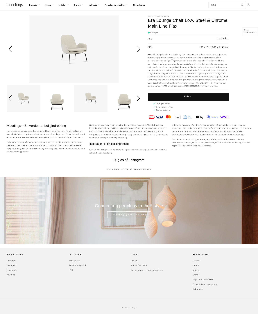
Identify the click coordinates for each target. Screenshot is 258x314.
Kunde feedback (139, 265)
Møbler (196, 270)
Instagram (12, 265)
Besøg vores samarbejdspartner (147, 270)
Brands (196, 275)
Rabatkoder (198, 289)
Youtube (11, 275)
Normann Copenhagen (158, 16)
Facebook (12, 270)
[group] (74, 49)
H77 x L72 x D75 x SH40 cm (214, 47)
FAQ (71, 270)
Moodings (132, 308)
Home (196, 265)
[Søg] (242, 5)
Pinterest (11, 260)
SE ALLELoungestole (249, 31)
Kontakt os (74, 260)
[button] (10, 49)
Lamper (196, 260)
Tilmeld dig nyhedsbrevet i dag (129, 214)
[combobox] (227, 5)
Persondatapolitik (77, 265)
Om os (134, 260)
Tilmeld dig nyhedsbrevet (205, 284)
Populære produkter (203, 279)
